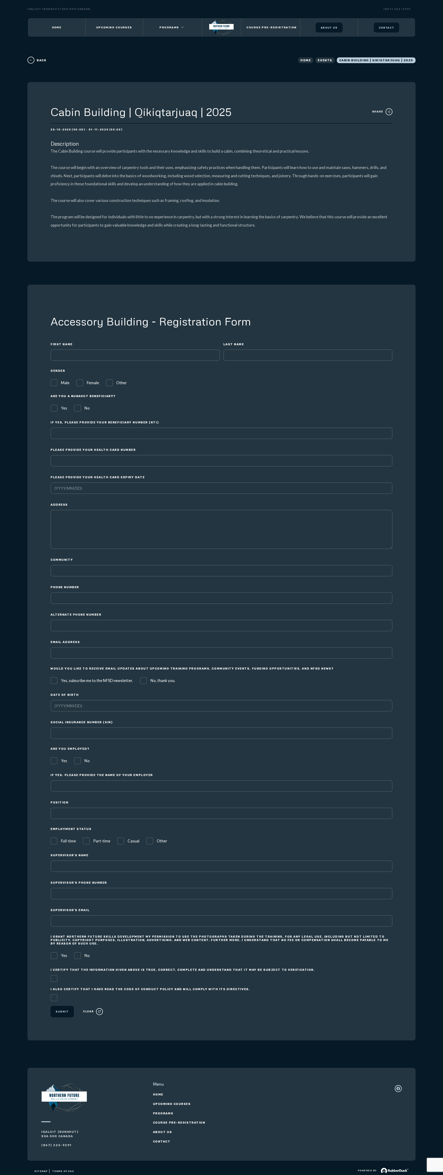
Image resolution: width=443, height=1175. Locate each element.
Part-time (101, 840)
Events (325, 60)
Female (93, 382)
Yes (64, 408)
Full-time (68, 840)
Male (65, 382)
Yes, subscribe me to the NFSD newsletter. (97, 680)
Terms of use (63, 1171)
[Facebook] (398, 1088)
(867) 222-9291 (397, 9)
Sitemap (41, 1171)
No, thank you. (162, 680)
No (87, 408)
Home (305, 60)
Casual (133, 840)
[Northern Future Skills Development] (221, 27)
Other (121, 382)
